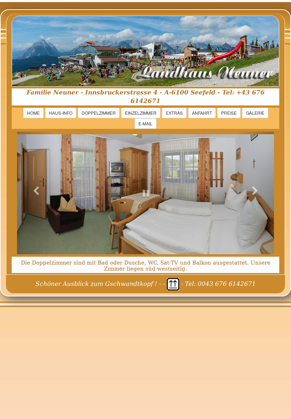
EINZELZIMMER (141, 113)
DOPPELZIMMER (99, 113)
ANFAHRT (202, 113)
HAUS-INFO (60, 113)
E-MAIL (145, 123)
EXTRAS (174, 113)
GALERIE (255, 113)
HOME (33, 113)
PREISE (229, 113)
